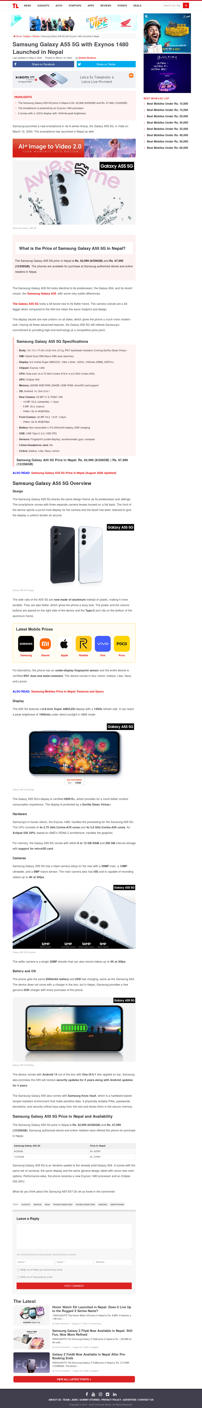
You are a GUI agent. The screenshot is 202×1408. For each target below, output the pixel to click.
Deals (137, 5)
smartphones (117, 1204)
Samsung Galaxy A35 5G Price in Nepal (58, 473)
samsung (102, 1204)
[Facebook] (87, 1394)
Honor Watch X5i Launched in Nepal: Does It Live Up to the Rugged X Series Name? (91, 1309)
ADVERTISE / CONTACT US (138, 1399)
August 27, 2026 (79, 1323)
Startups (75, 5)
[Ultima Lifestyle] (167, 92)
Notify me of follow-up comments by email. (41, 1269)
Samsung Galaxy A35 (41, 293)
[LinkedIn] (114, 1394)
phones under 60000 (62, 1204)
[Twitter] (107, 1394)
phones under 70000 (85, 1204)
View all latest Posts (74, 1379)
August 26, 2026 (80, 1347)
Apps (91, 5)
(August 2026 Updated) (100, 473)
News (27, 5)
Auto (59, 5)
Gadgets (43, 5)
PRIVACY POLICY (111, 1399)
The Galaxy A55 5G (26, 304)
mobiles (38, 1204)
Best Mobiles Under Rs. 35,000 (167, 129)
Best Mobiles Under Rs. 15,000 (167, 110)
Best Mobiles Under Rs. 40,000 (167, 135)
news (47, 1204)
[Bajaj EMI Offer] (167, 51)
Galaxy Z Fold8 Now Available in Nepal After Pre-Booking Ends (89, 1356)
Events (122, 5)
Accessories (95, 1323)
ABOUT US (55, 1399)
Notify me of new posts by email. (36, 1276)
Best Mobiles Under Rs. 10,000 (167, 103)
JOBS (74, 1399)
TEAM (66, 1399)
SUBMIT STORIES (90, 1399)
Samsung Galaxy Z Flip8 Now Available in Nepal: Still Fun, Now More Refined (92, 1332)
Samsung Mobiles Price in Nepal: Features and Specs (67, 691)
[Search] (186, 5)
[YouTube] (93, 1394)
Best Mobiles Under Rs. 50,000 (167, 141)
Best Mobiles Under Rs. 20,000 (167, 116)
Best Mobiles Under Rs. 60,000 (167, 148)
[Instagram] (100, 1394)
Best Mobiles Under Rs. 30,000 (167, 122)
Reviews (105, 5)
